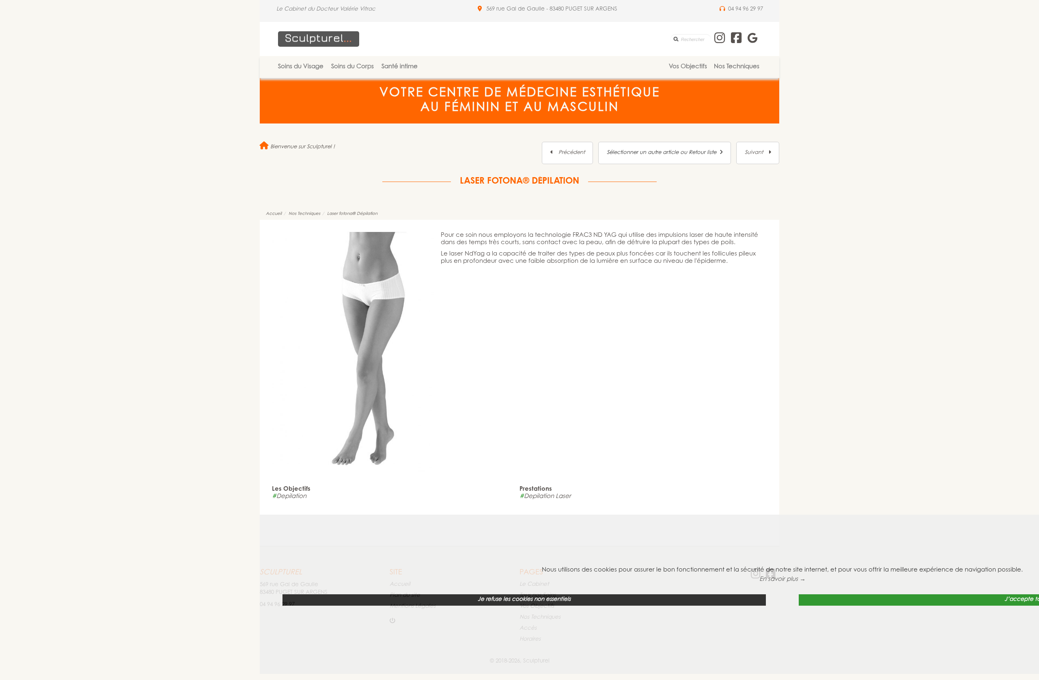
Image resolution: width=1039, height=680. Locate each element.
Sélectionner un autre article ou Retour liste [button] (663, 152)
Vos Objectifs (688, 67)
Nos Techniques (736, 67)
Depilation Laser (545, 497)
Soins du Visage (300, 67)
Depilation (289, 497)
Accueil (274, 214)
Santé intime (400, 67)
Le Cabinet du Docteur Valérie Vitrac (325, 9)
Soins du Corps (352, 67)
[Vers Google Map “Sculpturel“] (480, 9)
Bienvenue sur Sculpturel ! (302, 146)
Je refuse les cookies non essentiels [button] (524, 599)
